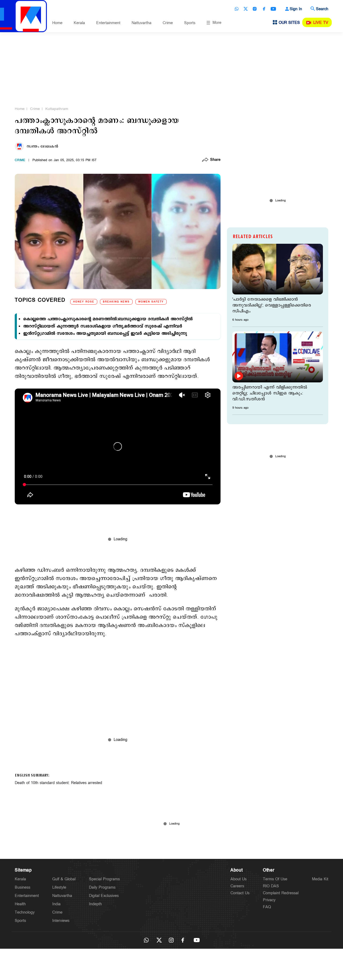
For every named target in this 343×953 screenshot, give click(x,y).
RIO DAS (271, 886)
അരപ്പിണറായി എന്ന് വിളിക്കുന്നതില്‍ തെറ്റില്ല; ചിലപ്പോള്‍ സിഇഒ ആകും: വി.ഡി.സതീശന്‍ (269, 393)
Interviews (60, 921)
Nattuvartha (141, 23)
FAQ (267, 907)
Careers (237, 886)
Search (322, 9)
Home (57, 23)
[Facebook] (264, 8)
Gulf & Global (64, 879)
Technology (25, 912)
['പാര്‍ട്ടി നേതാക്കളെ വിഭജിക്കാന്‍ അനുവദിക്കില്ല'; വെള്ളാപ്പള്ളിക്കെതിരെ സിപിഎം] (277, 269)
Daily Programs (102, 887)
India (56, 904)
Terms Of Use (275, 879)
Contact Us (239, 893)
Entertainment (108, 23)
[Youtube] (273, 8)
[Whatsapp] (236, 8)
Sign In (296, 9)
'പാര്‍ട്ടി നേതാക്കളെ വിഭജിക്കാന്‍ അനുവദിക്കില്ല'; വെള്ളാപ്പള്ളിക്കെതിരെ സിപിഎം (271, 305)
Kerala (79, 23)
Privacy (269, 900)
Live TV (320, 22)
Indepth (95, 904)
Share (215, 160)
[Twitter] (245, 8)
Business (22, 887)
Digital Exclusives (104, 896)
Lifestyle (59, 887)
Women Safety (151, 302)
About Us (238, 879)
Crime (168, 23)
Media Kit (320, 879)
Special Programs (104, 879)
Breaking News (116, 302)
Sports (189, 23)
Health (20, 904)
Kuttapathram (56, 109)
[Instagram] (254, 8)
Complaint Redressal (281, 893)
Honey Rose (83, 302)
